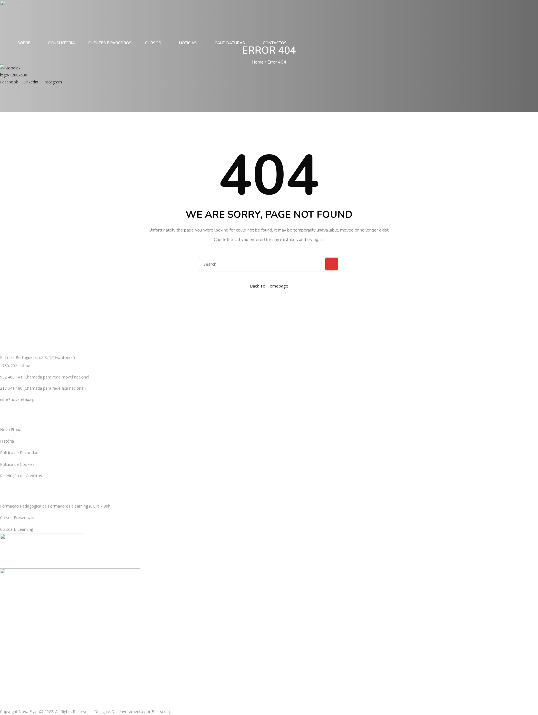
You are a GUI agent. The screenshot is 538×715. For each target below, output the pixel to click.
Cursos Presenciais (17, 517)
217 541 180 (11, 388)
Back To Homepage (269, 286)
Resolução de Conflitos (21, 475)
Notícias (188, 43)
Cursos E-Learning (16, 529)
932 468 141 (11, 377)
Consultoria (61, 43)
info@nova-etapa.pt (18, 399)
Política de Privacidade (20, 452)
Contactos (275, 43)
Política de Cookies (17, 464)
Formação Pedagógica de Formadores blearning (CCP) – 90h (55, 506)
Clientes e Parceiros (110, 43)
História (7, 441)
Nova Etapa (10, 429)
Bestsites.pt (162, 711)
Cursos (153, 43)
